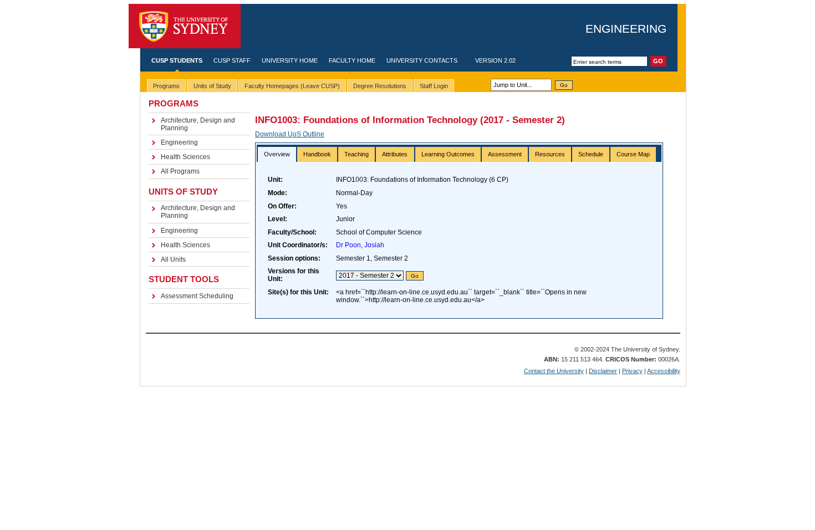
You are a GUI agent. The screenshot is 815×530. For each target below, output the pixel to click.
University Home (290, 60)
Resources (550, 154)
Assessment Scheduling (197, 296)
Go (564, 85)
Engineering (625, 28)
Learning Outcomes (448, 154)
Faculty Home (352, 60)
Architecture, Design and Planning (198, 124)
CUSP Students (176, 60)
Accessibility (663, 371)
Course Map (633, 154)
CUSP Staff (232, 60)
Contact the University (554, 371)
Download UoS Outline (289, 134)
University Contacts (421, 60)
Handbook (317, 154)
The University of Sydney (185, 26)
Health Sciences (185, 157)
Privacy (632, 371)
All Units (173, 259)
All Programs (180, 171)
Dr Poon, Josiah (360, 245)
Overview (277, 154)
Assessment (505, 154)
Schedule (590, 154)
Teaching (356, 154)
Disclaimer (603, 371)
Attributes (394, 154)
